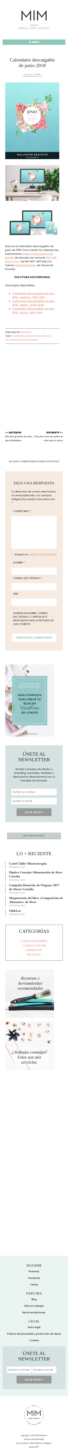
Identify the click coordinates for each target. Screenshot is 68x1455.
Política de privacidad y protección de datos (34, 1334)
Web (15, 593)
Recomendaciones (34, 1312)
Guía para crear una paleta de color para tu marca (48, 436)
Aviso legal (34, 1327)
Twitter (34, 1284)
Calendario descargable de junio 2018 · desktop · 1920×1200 (33, 295)
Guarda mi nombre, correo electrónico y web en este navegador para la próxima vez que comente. (33, 618)
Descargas (33, 336)
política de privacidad (42, 554)
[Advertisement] (34, 382)
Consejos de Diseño (34, 941)
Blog (34, 1299)
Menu (35, 42)
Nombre (19, 562)
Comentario (22, 511)
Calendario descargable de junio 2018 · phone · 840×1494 (33, 310)
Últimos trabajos (34, 1306)
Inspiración (34, 950)
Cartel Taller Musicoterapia (28, 863)
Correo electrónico (27, 578)
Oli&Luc (15, 911)
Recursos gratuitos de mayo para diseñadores (18, 436)
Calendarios (19, 336)
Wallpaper (32, 339)
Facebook (34, 1278)
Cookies (34, 1340)
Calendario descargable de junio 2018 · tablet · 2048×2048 (33, 303)
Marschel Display (25, 265)
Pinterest (34, 1271)
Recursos (25, 332)
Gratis (22, 339)
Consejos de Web (34, 945)
